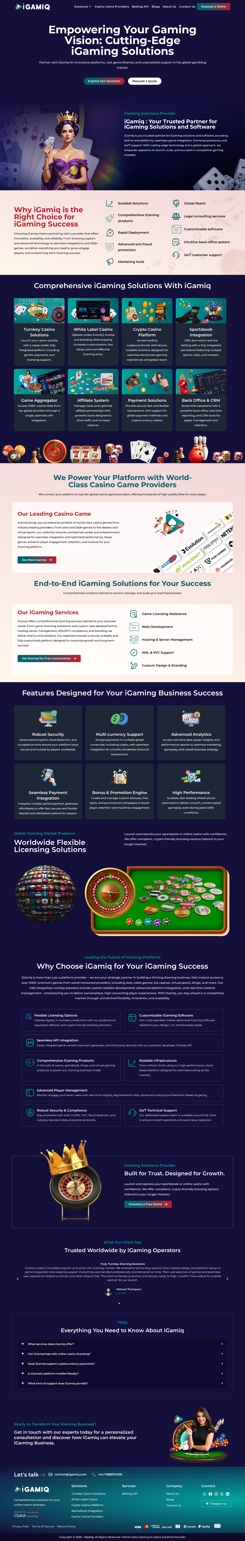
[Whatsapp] (205, 1494)
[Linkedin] (227, 1494)
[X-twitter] (222, 1494)
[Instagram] (216, 1494)
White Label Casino (93, 329)
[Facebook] (210, 1494)
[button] (17, 1279)
